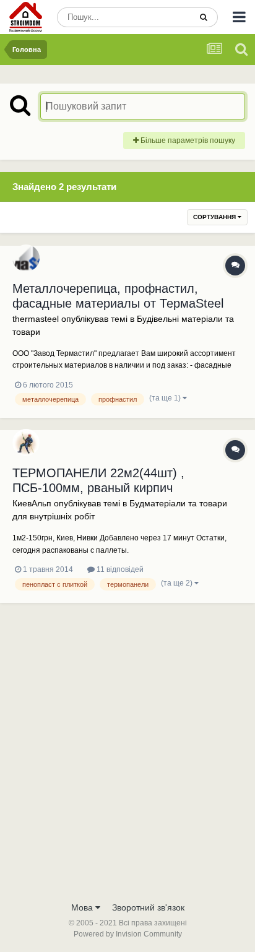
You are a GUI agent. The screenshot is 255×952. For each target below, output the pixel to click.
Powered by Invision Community (128, 934)
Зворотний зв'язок (148, 907)
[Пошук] (203, 17)
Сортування (215, 217)
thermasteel (35, 319)
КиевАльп (31, 503)
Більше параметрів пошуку (187, 140)
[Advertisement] (127, 761)
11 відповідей (119, 569)
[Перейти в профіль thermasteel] (26, 258)
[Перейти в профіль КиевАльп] (26, 442)
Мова (83, 907)
